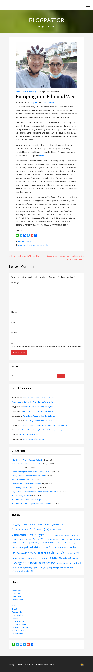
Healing (72, 539)
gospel (57, 539)
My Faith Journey (18, 468)
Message (15, 282)
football (47, 539)
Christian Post (17, 600)
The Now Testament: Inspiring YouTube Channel (31, 503)
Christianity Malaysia (20, 627)
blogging (18, 524)
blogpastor (34, 102)
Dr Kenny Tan (17, 606)
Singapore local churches (35, 563)
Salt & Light (16, 597)
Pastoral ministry (29, 92)
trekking (41, 567)
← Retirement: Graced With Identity (24, 256)
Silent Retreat (61, 557)
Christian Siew (17, 633)
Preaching (54, 552)
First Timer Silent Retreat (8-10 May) (26, 499)
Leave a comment (48, 102)
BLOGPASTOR (46, 20)
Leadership (65, 543)
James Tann (16, 590)
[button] (88, 5)
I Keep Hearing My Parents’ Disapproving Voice (30, 472)
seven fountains (43, 558)
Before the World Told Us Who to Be (38, 402)
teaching (30, 568)
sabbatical (25, 558)
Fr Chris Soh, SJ (17, 615)
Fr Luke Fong (17, 603)
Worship (71, 568)
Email (14, 322)
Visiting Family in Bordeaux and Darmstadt (28, 476)
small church (64, 563)
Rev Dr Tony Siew (19, 630)
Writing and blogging (23, 571)
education (20, 539)
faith (29, 539)
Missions (45, 547)
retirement (72, 552)
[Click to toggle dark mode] (82, 664)
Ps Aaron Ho (17, 612)
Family (38, 539)
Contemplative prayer (31, 534)
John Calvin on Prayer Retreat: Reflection (38, 397)
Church (41, 529)
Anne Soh (15, 618)
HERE (41, 155)
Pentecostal (23, 553)
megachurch (29, 547)
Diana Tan (16, 593)
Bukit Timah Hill (39, 524)
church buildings (56, 530)
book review (28, 524)
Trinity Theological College (57, 568)
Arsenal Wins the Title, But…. (23, 480)
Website (15, 332)
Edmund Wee (31, 245)
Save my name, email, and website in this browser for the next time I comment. (46, 346)
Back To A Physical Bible (28, 434)
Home (18, 92)
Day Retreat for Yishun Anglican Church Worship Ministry (45, 425)
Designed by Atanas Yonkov (21, 664)
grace (65, 539)
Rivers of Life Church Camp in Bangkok (38, 406)
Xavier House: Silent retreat (33, 439)
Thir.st (14, 609)
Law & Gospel (50, 542)
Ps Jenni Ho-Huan (19, 624)
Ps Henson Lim (18, 621)
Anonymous (16, 402)
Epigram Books (42, 245)
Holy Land (20, 543)
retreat (16, 558)
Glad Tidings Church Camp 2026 (24, 487)
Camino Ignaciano (53, 524)
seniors (34, 558)
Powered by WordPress (46, 664)
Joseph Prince (33, 542)
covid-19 (21, 245)
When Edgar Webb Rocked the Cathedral (39, 416)
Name (14, 312)
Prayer (36, 552)
